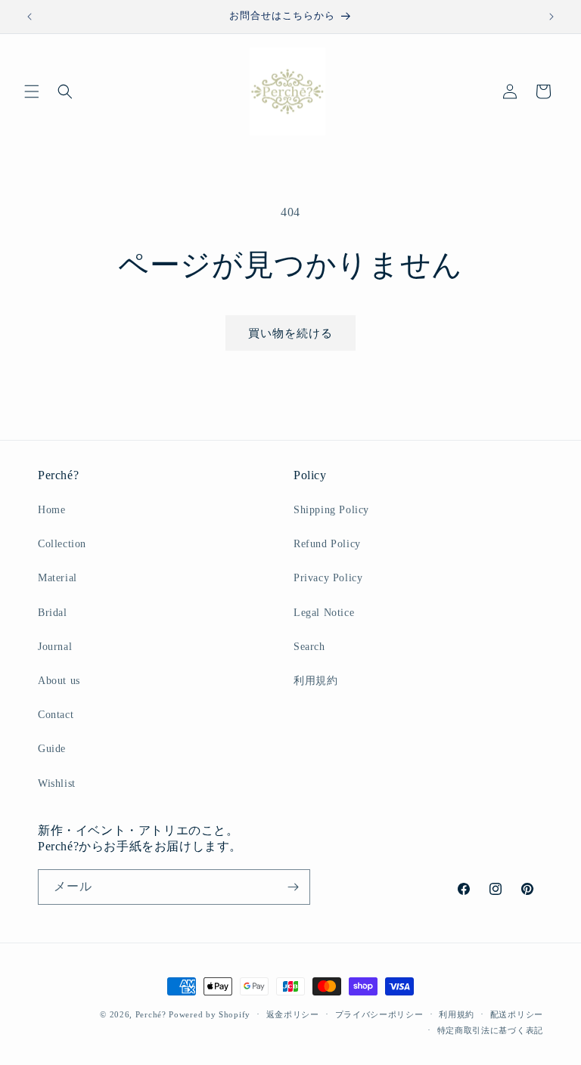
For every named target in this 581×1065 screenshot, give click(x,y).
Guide (52, 748)
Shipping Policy (331, 509)
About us (59, 680)
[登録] (292, 887)
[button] (31, 91)
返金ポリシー (292, 1014)
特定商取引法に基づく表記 (490, 1030)
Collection (62, 544)
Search (309, 646)
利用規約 (315, 680)
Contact (55, 714)
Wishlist (57, 783)
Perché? (150, 1014)
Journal (55, 646)
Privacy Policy (328, 578)
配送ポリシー (516, 1014)
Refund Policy (327, 544)
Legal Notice (324, 612)
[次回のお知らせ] (551, 16)
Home (51, 509)
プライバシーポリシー (379, 1014)
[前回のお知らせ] (29, 16)
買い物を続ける (290, 333)
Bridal (52, 612)
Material (57, 578)
